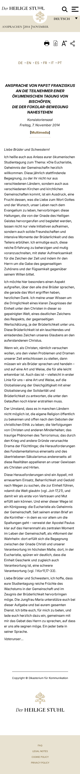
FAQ (40, 745)
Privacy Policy (40, 762)
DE (20, 63)
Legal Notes (40, 751)
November (40, 27)
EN (29, 63)
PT (60, 63)
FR (45, 63)
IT (52, 63)
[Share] (73, 44)
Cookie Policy (40, 757)
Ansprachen (12, 27)
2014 (27, 27)
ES (37, 63)
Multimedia (40, 132)
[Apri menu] (75, 9)
